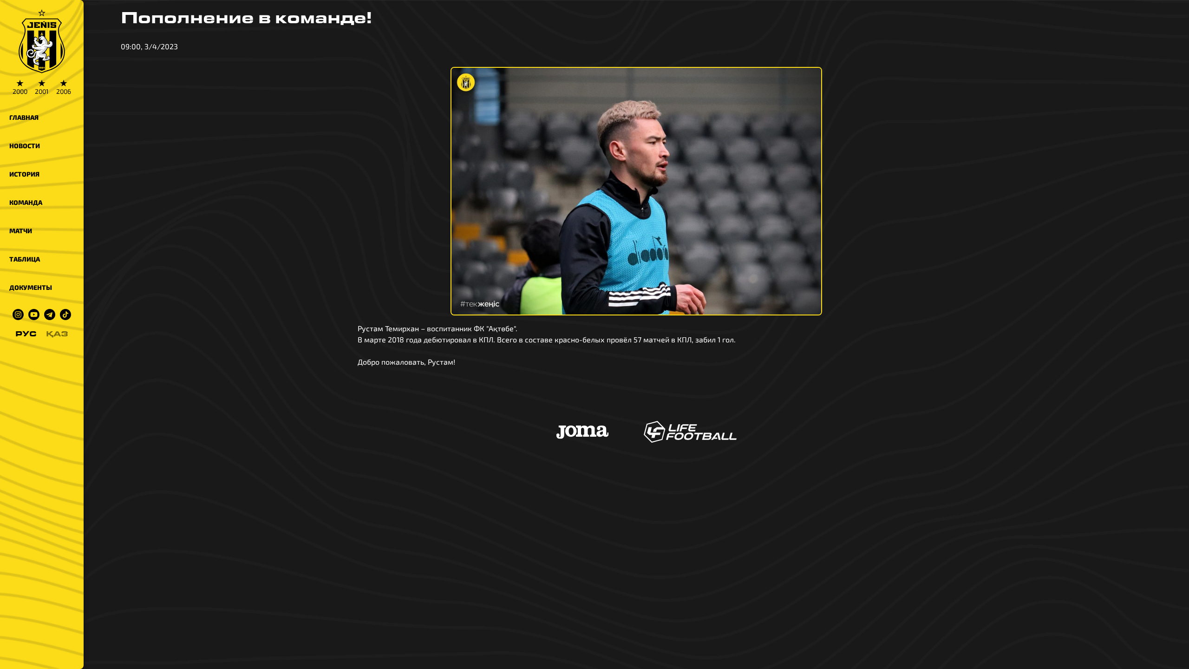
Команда (25, 202)
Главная (24, 117)
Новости (24, 146)
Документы (30, 287)
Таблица (24, 259)
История (24, 174)
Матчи (20, 231)
